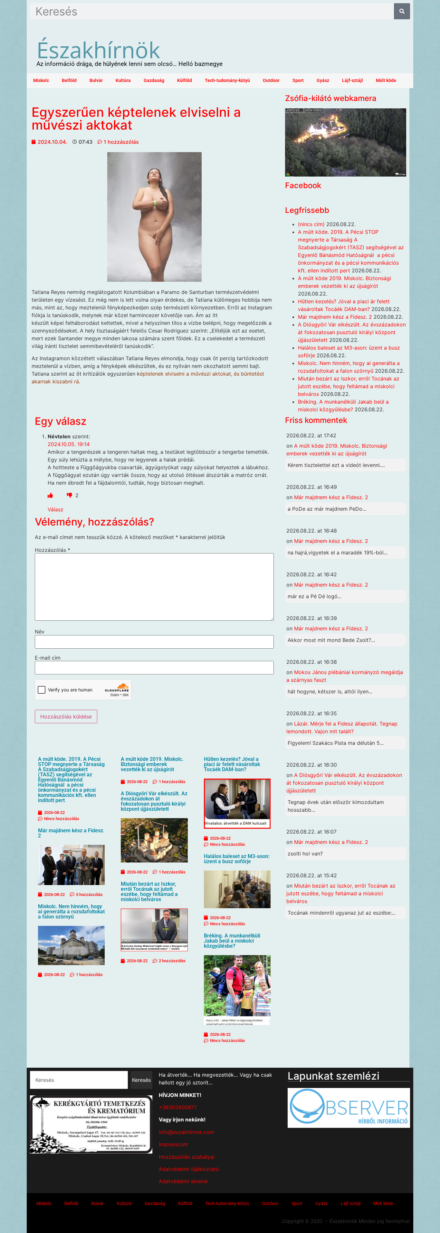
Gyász (323, 80)
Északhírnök (98, 49)
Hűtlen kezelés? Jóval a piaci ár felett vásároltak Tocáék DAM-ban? (232, 764)
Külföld (184, 80)
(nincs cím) (311, 224)
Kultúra (123, 80)
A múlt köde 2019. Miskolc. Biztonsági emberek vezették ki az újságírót (152, 764)
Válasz (55, 509)
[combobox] (79, 1080)
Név (39, 631)
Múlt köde (386, 80)
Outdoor (271, 80)
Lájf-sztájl (352, 80)
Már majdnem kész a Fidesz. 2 (71, 833)
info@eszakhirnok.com (186, 1132)
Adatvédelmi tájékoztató (189, 1169)
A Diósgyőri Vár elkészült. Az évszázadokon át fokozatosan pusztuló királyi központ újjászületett (154, 801)
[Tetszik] (50, 495)
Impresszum (173, 1144)
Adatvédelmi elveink (183, 1181)
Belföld (69, 80)
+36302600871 (177, 1107)
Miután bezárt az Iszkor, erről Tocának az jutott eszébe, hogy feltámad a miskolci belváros (149, 891)
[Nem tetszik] (70, 495)
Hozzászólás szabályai (187, 1157)
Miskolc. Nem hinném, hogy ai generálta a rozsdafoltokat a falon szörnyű (71, 911)
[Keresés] (402, 11)
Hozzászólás (52, 550)
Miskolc (41, 80)
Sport (298, 80)
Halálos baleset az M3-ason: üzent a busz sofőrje (237, 858)
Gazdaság (154, 80)
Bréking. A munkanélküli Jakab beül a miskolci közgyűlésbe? (232, 941)
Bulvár (96, 80)
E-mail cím (48, 657)
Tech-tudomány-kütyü (227, 80)
